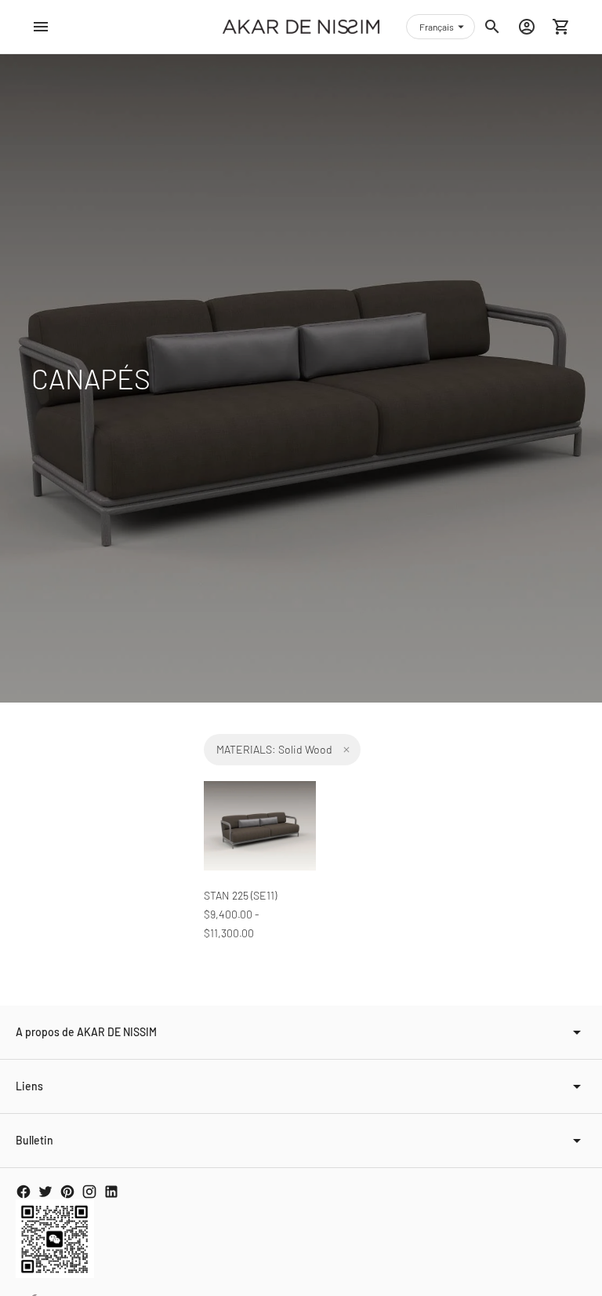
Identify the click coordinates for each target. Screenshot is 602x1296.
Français (436, 26)
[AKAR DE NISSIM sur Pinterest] (67, 1191)
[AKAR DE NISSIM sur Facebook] (23, 1191)
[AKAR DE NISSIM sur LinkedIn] (111, 1191)
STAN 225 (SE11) (240, 895)
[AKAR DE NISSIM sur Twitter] (45, 1191)
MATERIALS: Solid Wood (274, 749)
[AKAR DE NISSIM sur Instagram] (89, 1191)
